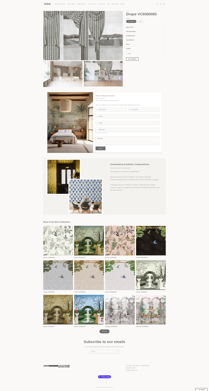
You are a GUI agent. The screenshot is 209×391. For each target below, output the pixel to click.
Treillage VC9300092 (111, 326)
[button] (81, 4)
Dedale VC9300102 (48, 326)
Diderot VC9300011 (111, 257)
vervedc (102, 387)
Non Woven (131, 21)
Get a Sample (132, 59)
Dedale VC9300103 (141, 292)
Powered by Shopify (108, 387)
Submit (100, 148)
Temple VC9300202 (49, 292)
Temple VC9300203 (141, 257)
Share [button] (129, 53)
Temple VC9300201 (80, 292)
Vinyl (140, 21)
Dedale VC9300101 (79, 257)
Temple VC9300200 (111, 292)
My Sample (202, 389)
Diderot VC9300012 (49, 257)
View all (104, 331)
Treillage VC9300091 (142, 326)
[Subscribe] (117, 351)
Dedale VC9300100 (79, 326)
